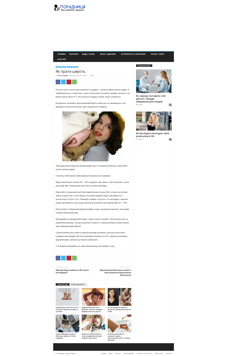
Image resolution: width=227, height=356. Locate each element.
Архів (110, 353)
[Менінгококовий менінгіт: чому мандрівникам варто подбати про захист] (93, 323)
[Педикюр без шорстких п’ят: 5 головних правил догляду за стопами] (67, 297)
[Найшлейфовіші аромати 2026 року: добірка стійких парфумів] (67, 323)
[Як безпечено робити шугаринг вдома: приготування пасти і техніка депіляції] (119, 323)
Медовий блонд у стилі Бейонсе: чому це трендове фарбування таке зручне (92, 309)
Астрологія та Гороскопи (133, 54)
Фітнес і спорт (157, 54)
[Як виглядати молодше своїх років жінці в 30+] (154, 121)
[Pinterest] (69, 82)
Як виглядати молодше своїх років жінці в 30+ (152, 135)
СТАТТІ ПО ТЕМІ (63, 284)
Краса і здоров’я (108, 54)
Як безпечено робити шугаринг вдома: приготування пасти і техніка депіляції (119, 337)
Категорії (61, 59)
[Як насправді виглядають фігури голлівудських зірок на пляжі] (119, 297)
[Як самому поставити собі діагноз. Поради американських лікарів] (154, 81)
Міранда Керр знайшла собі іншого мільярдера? (72, 271)
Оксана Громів (63, 75)
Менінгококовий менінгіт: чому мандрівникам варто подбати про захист (92, 336)
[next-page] (130, 284)
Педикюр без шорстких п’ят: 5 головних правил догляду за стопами (67, 309)
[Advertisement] (113, 33)
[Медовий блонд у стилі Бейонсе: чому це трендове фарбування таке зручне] (93, 297)
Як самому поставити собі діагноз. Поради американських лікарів (151, 98)
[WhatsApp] (74, 82)
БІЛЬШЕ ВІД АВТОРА (78, 284)
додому (58, 64)
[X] (63, 82)
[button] (170, 56)
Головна (61, 54)
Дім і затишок (61, 67)
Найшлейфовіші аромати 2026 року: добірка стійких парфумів (66, 336)
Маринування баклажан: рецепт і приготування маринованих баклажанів (115, 272)
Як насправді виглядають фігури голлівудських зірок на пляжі (119, 309)
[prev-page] (127, 284)
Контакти (74, 54)
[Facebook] (58, 82)
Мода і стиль (88, 54)
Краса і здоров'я (72, 67)
